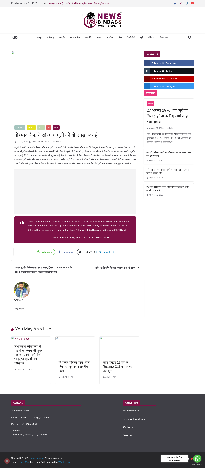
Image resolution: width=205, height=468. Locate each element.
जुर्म (141, 37)
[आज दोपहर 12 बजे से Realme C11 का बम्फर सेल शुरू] (119, 338)
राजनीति (88, 37)
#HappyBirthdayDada (87, 230)
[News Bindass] (15, 37)
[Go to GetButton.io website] (197, 465)
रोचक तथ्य (164, 37)
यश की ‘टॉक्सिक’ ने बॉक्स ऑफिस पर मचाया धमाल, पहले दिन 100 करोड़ (168, 154)
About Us (127, 435)
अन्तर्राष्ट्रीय (75, 37)
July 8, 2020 (102, 237)
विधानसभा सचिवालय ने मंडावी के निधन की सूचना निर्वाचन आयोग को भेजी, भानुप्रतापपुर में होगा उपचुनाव (28, 355)
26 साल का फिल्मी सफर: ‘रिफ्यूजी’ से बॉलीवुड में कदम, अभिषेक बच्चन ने (167, 189)
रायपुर (39, 37)
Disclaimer (128, 427)
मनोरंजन (110, 37)
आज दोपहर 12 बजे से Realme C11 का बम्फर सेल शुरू (117, 367)
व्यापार (99, 37)
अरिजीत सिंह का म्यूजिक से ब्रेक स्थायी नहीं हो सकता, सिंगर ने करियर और (167, 171)
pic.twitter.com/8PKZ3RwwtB (112, 230)
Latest (31, 127)
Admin (34, 142)
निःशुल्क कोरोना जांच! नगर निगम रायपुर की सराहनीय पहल (74, 367)
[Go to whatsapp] (197, 459)
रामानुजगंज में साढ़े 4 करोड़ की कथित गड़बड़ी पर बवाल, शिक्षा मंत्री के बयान (79, 3)
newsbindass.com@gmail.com (34, 417)
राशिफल (151, 37)
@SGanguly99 (84, 225)
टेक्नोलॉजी (131, 37)
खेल (120, 37)
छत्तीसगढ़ (50, 37)
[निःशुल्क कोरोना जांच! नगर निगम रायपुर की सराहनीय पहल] (75, 338)
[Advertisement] (75, 191)
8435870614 (32, 424)
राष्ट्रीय (62, 37)
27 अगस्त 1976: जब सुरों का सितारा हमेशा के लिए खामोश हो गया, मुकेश (167, 116)
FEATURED (20, 127)
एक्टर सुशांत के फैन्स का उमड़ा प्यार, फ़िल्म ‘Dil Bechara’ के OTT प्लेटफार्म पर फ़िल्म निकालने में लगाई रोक (43, 270)
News (41, 127)
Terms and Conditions (134, 419)
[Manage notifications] (7, 461)
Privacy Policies (131, 410)
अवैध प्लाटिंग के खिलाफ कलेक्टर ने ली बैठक (115, 267)
